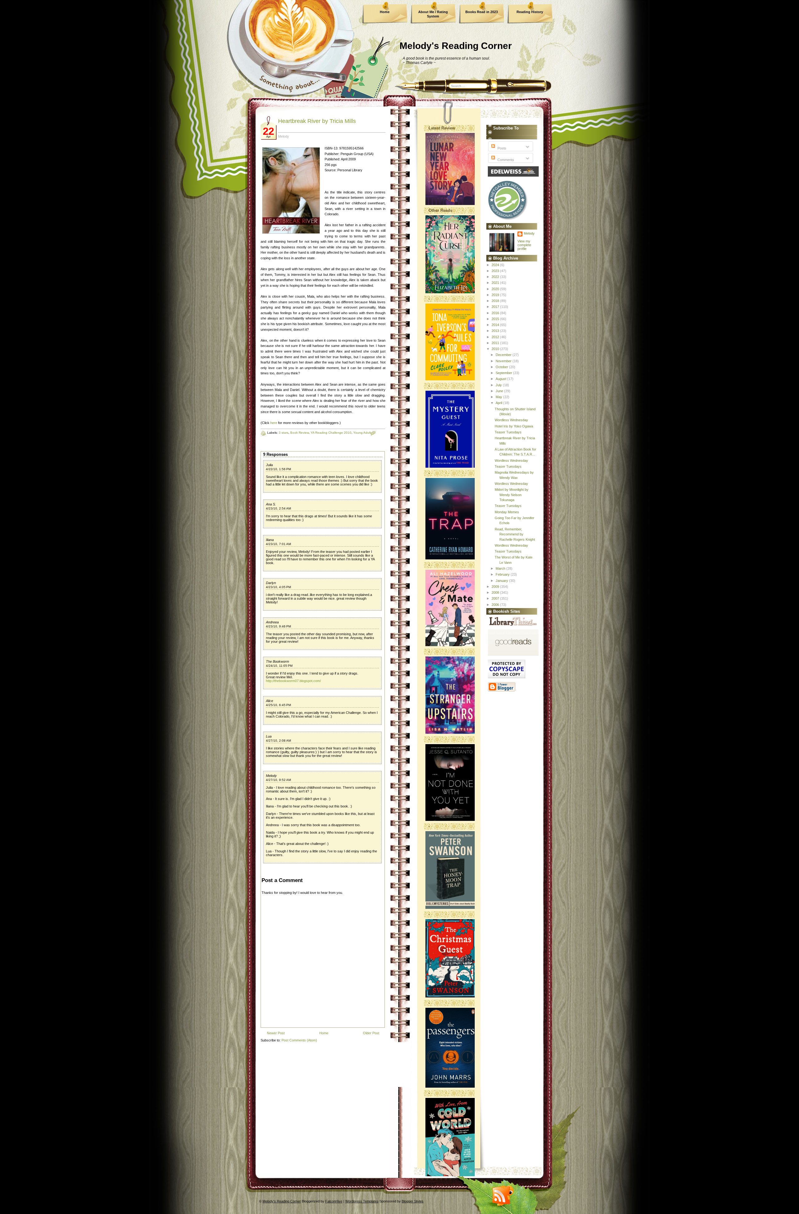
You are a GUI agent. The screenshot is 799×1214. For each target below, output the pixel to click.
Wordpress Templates (362, 1201)
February (503, 574)
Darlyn (271, 583)
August (501, 379)
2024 (496, 265)
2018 (496, 301)
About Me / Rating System (433, 14)
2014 (496, 325)
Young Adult (362, 432)
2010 (496, 349)
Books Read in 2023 (481, 12)
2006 (496, 605)
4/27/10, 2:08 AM (278, 740)
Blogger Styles (413, 1201)
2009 (496, 586)
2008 (496, 592)
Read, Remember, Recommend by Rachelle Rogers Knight (515, 534)
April (499, 403)
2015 (496, 319)
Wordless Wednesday (511, 420)
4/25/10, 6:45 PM (278, 705)
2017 (496, 307)
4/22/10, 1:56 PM (278, 469)
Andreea (272, 622)
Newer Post (276, 1033)
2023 (496, 271)
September (504, 373)
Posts (501, 148)
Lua (269, 736)
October (502, 367)
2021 (496, 283)
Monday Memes (507, 512)
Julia (269, 465)
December (504, 355)
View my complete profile (524, 245)
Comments (505, 160)
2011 (496, 343)
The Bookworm (277, 661)
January (502, 581)
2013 (496, 331)
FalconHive (333, 1201)
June (500, 391)
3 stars (283, 432)
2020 (496, 289)
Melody (271, 776)
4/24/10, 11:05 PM (279, 665)
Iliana (270, 540)
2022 (496, 277)
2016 (496, 313)
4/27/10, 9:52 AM (278, 780)
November (504, 361)
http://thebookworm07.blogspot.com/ (293, 681)
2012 (496, 337)
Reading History (530, 12)
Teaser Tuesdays (508, 432)
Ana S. (271, 504)
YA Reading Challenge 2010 (331, 432)
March (501, 568)
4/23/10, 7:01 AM (278, 544)
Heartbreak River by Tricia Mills (317, 121)
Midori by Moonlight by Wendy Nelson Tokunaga (511, 495)
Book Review (299, 432)
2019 (496, 295)
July (499, 385)
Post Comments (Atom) (299, 1040)
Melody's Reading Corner (456, 46)
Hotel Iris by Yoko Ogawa (514, 426)
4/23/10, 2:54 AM (278, 508)
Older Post (371, 1033)
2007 (496, 598)
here (273, 423)
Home (385, 12)
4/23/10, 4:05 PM (278, 587)
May (499, 397)
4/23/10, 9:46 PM (278, 626)
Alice (269, 701)
